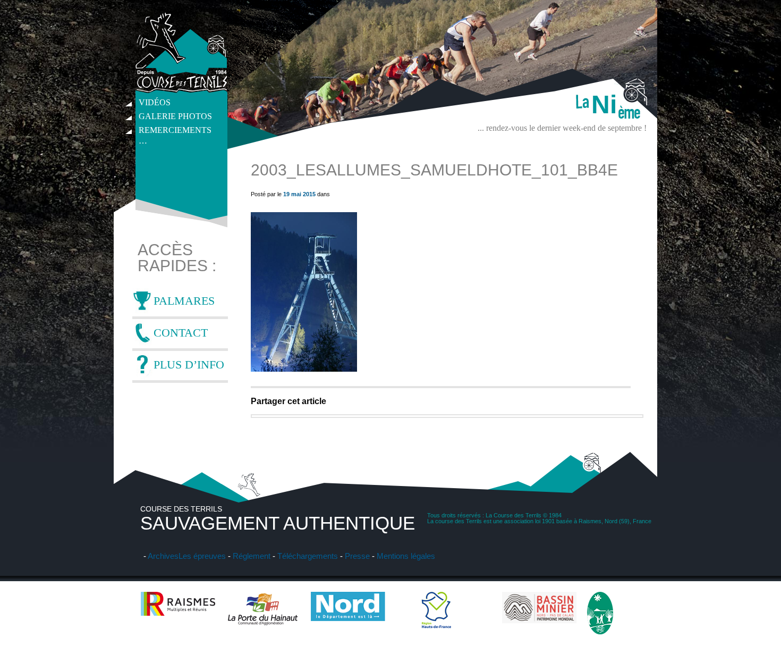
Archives (163, 555)
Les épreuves (202, 555)
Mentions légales (406, 555)
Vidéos (155, 102)
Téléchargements (307, 555)
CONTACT (181, 332)
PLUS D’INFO (189, 364)
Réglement (251, 555)
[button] (304, 292)
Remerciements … (175, 131)
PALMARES (184, 300)
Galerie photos (175, 116)
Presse (357, 555)
